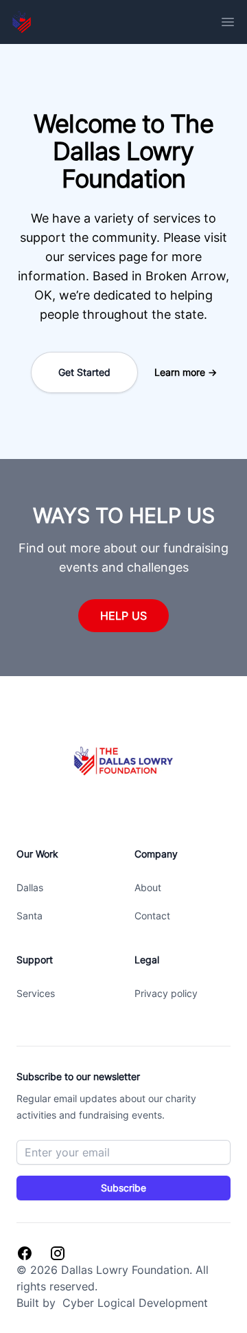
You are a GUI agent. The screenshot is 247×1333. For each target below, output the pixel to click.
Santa (29, 915)
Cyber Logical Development (133, 1303)
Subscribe (123, 1188)
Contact (152, 915)
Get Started (84, 372)
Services (35, 993)
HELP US (123, 616)
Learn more (185, 372)
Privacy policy (166, 993)
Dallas (29, 887)
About (147, 887)
